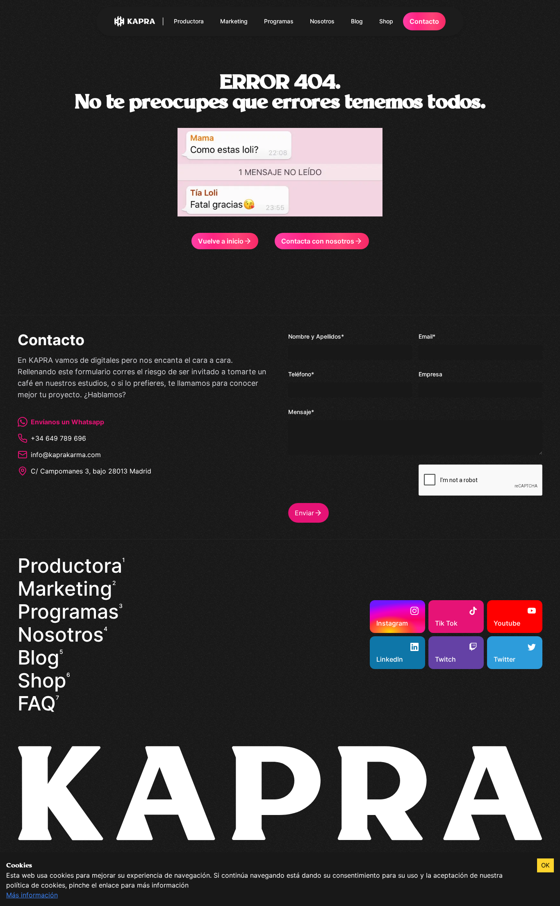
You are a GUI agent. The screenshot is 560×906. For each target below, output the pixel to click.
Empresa (430, 374)
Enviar (304, 513)
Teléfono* (301, 374)
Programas (279, 21)
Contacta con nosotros (317, 241)
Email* (427, 336)
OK (545, 865)
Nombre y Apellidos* (316, 336)
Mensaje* (301, 411)
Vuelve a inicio (221, 241)
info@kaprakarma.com (66, 455)
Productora (189, 21)
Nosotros (322, 21)
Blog (357, 21)
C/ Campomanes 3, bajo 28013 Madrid (91, 471)
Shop (386, 21)
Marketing (234, 21)
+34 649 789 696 (58, 438)
